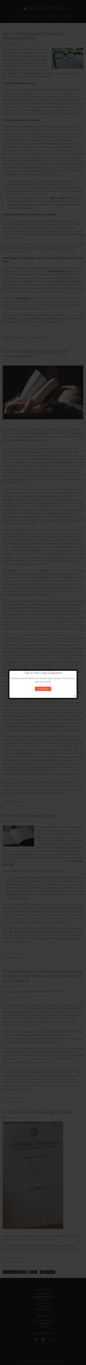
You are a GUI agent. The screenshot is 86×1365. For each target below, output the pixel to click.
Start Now (43, 689)
